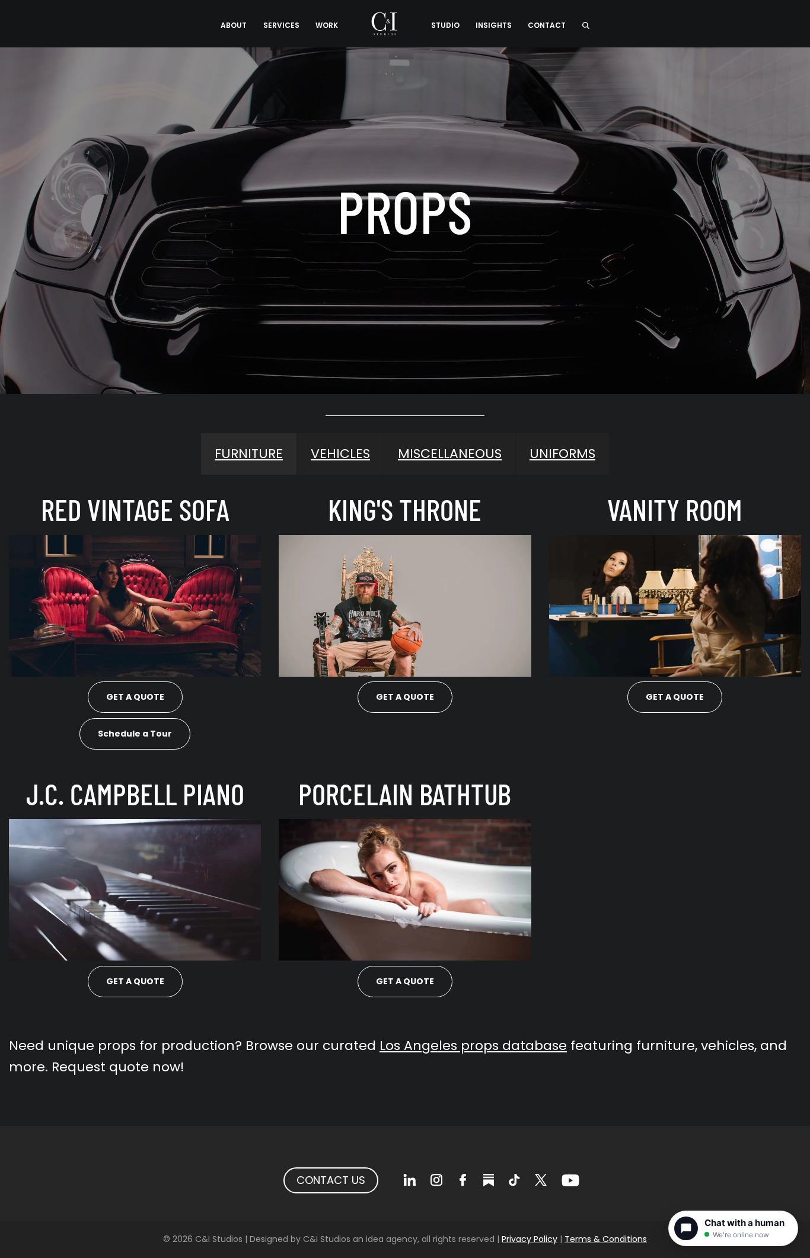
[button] (585, 24)
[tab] (248, 454)
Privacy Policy (529, 1239)
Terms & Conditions (606, 1239)
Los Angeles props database (473, 1045)
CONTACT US (330, 1180)
